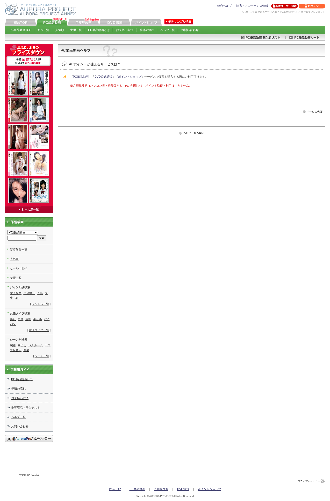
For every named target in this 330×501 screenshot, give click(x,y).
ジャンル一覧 (40, 304)
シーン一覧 (42, 356)
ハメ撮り (29, 293)
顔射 (26, 350)
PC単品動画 (81, 76)
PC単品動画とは (99, 30)
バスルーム (35, 345)
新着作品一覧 (18, 249)
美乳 (13, 319)
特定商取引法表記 (29, 474)
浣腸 (13, 345)
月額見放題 (161, 489)
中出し (22, 345)
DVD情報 (183, 489)
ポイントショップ (129, 76)
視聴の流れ (147, 30)
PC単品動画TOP (20, 30)
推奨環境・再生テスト (25, 407)
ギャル (37, 319)
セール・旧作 (18, 268)
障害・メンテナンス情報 (252, 6)
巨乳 (28, 319)
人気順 (59, 30)
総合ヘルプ (224, 6)
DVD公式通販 (103, 76)
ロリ (20, 319)
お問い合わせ (190, 30)
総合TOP (115, 489)
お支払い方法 (124, 30)
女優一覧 (76, 30)
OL (17, 298)
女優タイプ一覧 (39, 330)
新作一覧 (43, 30)
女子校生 (16, 293)
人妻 (40, 293)
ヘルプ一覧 (167, 30)
